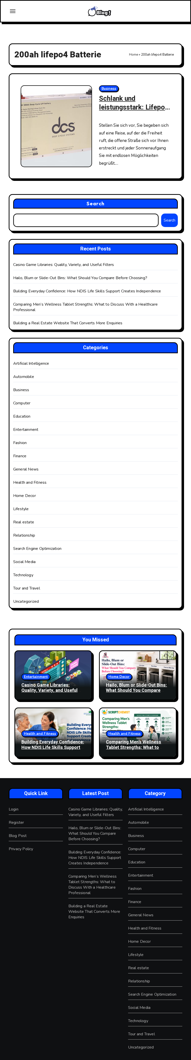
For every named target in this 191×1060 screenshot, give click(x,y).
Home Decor (24, 495)
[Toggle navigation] (13, 11)
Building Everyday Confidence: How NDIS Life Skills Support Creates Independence (87, 291)
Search (95, 203)
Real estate (23, 522)
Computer (22, 403)
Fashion (20, 443)
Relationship (24, 535)
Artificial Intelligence (31, 363)
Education (22, 416)
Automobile (23, 376)
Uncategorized (26, 601)
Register (16, 822)
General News (26, 469)
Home (133, 54)
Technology (23, 575)
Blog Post (18, 835)
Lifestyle (21, 509)
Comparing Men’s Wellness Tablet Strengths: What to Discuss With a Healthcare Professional (133, 750)
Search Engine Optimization (37, 548)
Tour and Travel (26, 588)
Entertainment (26, 429)
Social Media (24, 562)
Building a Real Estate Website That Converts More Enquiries (68, 323)
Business (108, 88)
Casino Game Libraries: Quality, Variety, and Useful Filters (63, 264)
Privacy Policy (21, 849)
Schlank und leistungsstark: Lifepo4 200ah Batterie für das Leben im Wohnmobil (134, 112)
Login (13, 809)
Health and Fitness (30, 482)
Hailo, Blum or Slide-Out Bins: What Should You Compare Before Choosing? (80, 278)
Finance (19, 456)
